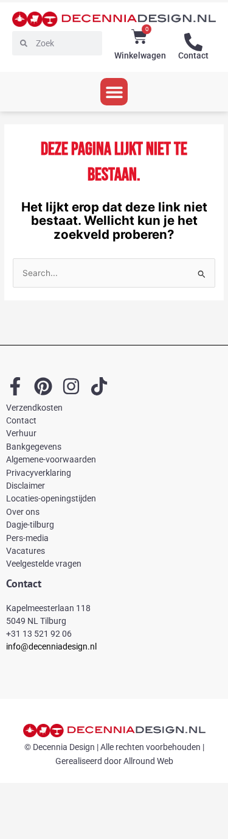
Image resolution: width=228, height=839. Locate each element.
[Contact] (193, 42)
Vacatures (25, 551)
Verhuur (21, 433)
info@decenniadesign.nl (51, 646)
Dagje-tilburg (30, 524)
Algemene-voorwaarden (51, 459)
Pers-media (27, 538)
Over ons (23, 512)
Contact (193, 55)
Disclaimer (25, 485)
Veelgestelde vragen (43, 563)
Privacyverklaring (38, 473)
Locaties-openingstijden (51, 498)
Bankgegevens (33, 446)
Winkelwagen (140, 55)
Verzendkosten (34, 407)
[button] (114, 91)
